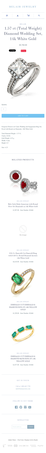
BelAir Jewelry (23, 6)
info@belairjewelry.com (23, 389)
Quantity (4, 105)
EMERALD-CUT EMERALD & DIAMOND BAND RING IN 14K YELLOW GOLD (23, 358)
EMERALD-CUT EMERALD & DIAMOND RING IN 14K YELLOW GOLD (23, 307)
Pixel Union (21, 440)
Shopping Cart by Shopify (31, 440)
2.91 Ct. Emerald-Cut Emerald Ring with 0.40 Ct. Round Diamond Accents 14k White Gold (23, 255)
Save (24, 51)
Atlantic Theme (12, 440)
